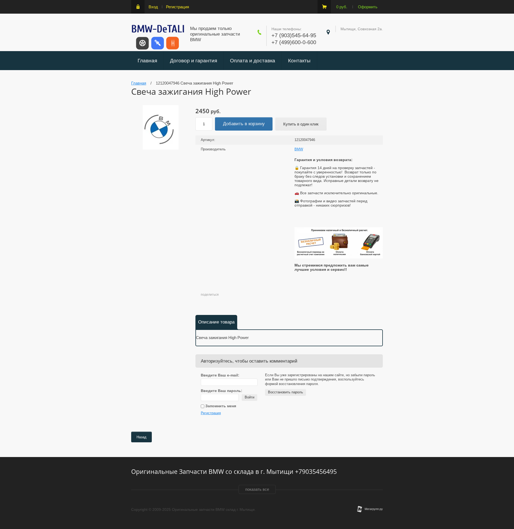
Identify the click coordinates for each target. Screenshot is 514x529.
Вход (153, 7)
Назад (141, 437)
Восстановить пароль (285, 392)
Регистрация (177, 7)
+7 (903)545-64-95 (293, 35)
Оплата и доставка (252, 60)
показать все (257, 489)
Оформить (367, 7)
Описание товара (216, 322)
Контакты (299, 60)
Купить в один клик (301, 124)
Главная (147, 60)
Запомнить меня (220, 406)
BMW (298, 149)
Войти (249, 397)
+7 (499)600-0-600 (293, 42)
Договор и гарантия (193, 60)
